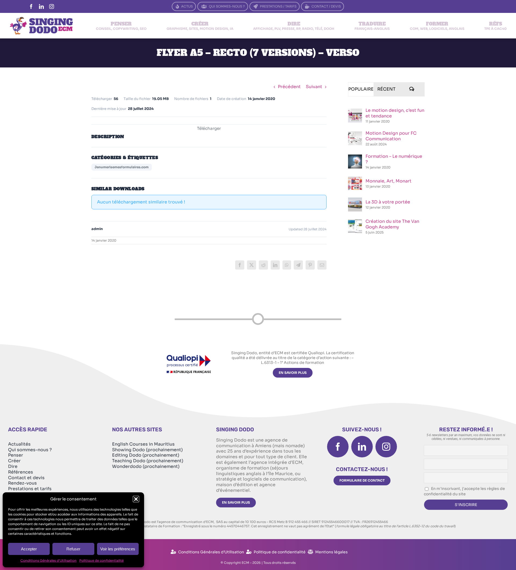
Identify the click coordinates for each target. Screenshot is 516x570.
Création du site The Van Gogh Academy (392, 224)
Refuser (73, 549)
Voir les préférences (117, 549)
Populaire (361, 89)
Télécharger (209, 128)
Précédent (289, 86)
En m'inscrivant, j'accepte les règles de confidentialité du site (464, 491)
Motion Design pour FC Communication (391, 136)
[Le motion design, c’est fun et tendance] (355, 111)
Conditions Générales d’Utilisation (48, 560)
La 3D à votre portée (388, 202)
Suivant (314, 86)
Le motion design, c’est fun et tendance (395, 113)
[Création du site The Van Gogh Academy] (355, 222)
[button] (136, 499)
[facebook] (31, 6)
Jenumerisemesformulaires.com (122, 167)
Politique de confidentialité (101, 560)
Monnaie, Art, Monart (388, 181)
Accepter (29, 549)
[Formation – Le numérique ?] (355, 157)
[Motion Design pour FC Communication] (355, 134)
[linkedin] (41, 6)
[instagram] (51, 6)
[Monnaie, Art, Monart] (355, 179)
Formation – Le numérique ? (394, 159)
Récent (386, 89)
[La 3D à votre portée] (355, 200)
